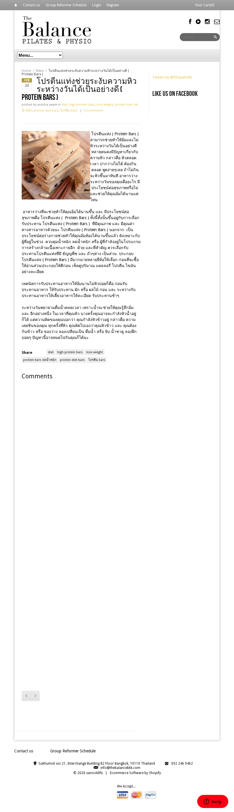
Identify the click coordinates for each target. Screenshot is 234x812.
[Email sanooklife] (217, 22)
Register (113, 5)
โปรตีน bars (68, 110)
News (40, 71)
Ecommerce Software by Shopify (135, 773)
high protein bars (82, 104)
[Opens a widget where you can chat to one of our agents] (212, 802)
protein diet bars (46, 110)
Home (15, 6)
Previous (26, 696)
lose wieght (104, 104)
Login (96, 5)
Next (35, 696)
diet (64, 104)
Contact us (31, 5)
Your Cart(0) (204, 5)
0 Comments (93, 110)
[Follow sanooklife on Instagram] (207, 22)
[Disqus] (81, 458)
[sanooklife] (57, 29)
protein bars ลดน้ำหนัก (40, 360)
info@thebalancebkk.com (120, 768)
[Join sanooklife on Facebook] (190, 22)
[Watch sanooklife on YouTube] (198, 22)
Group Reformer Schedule (66, 5)
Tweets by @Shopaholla (172, 77)
